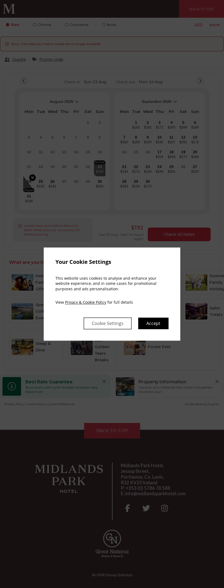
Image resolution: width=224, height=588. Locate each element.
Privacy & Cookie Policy (85, 302)
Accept (153, 323)
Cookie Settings (107, 323)
